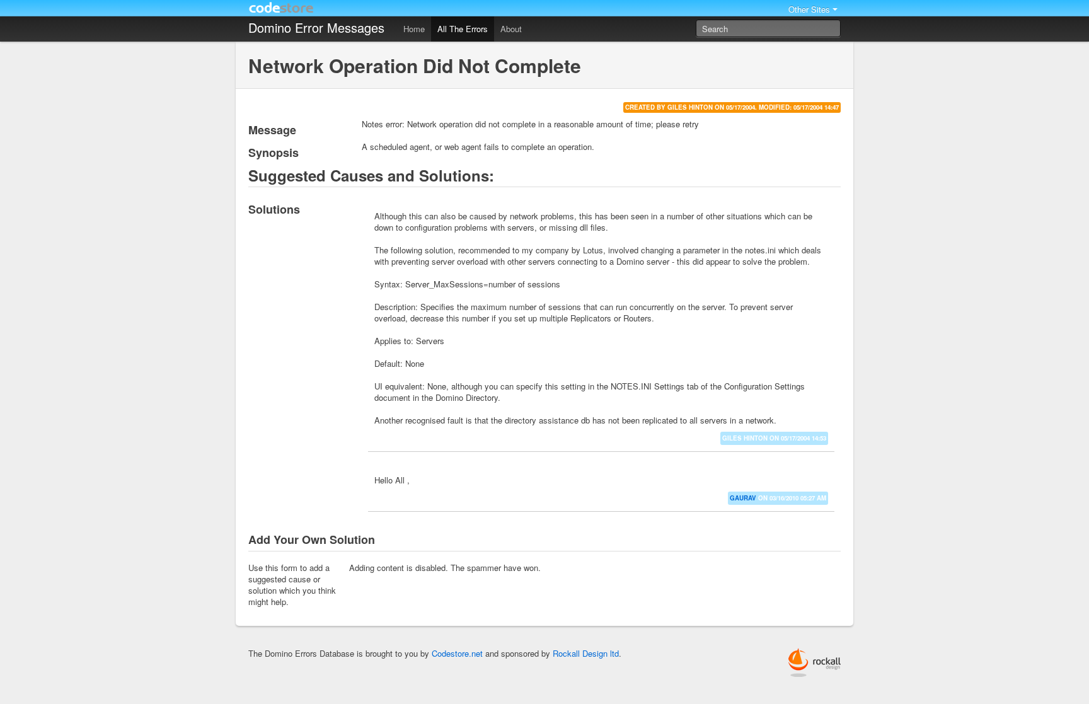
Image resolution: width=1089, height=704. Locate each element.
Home (414, 29)
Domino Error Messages (316, 27)
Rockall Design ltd (586, 653)
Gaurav (743, 497)
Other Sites (809, 9)
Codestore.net (457, 653)
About (511, 29)
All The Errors (462, 29)
